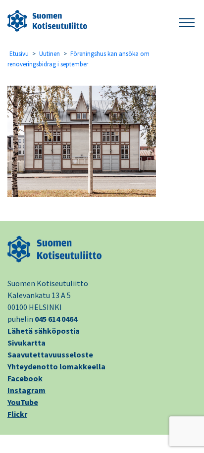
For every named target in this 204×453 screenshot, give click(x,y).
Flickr (17, 414)
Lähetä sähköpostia (43, 331)
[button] (187, 21)
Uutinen (49, 54)
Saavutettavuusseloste (50, 354)
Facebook (25, 378)
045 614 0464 (56, 319)
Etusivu (19, 54)
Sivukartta (26, 343)
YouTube (22, 402)
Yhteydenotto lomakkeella (56, 366)
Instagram (26, 390)
